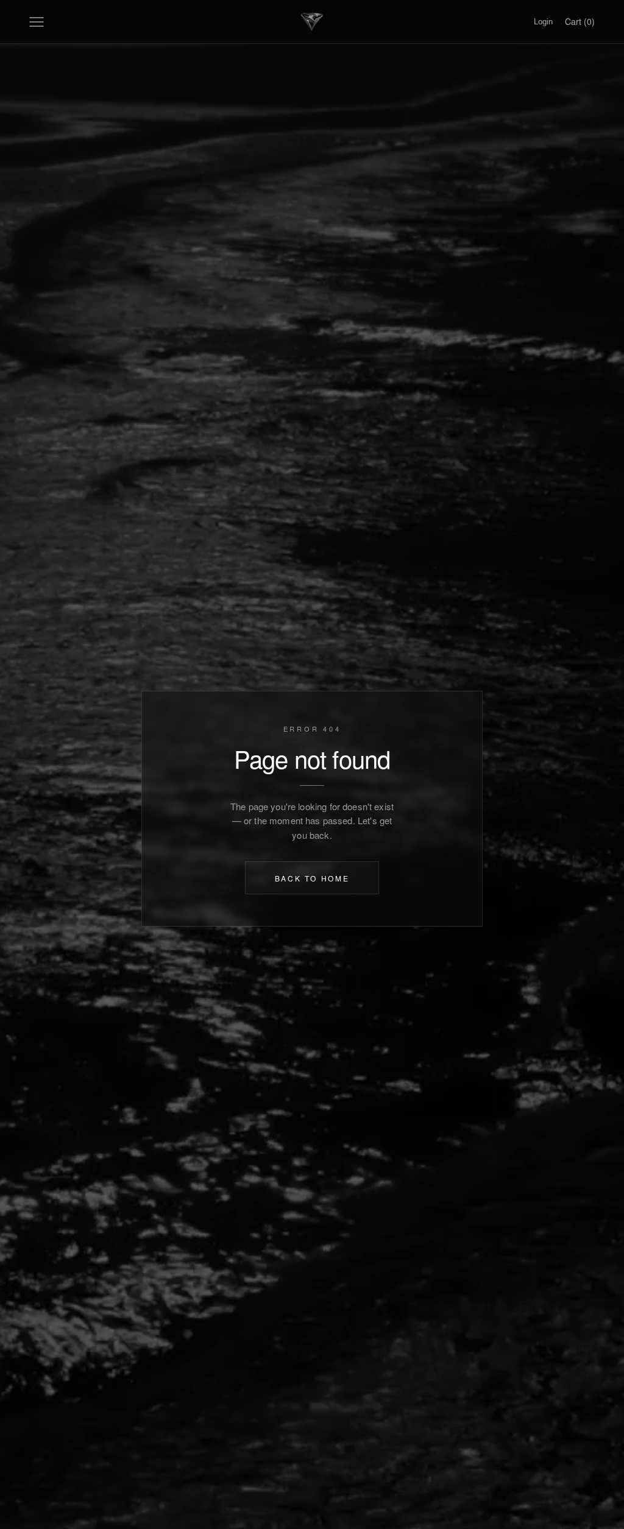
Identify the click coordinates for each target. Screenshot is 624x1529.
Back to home (312, 877)
